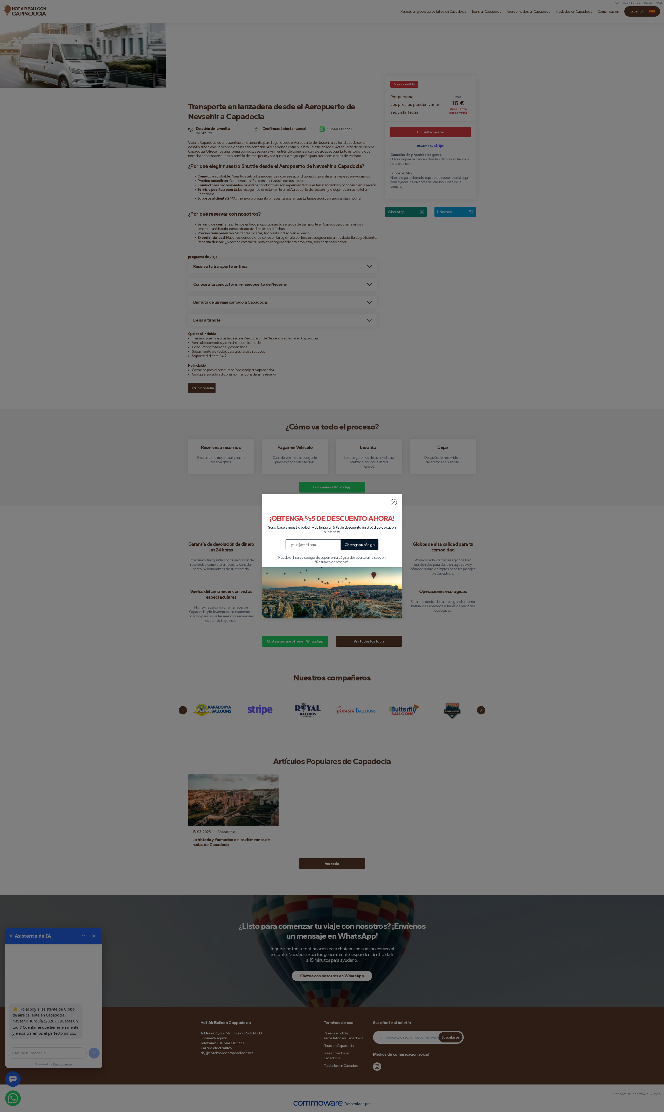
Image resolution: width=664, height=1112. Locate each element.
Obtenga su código (360, 545)
